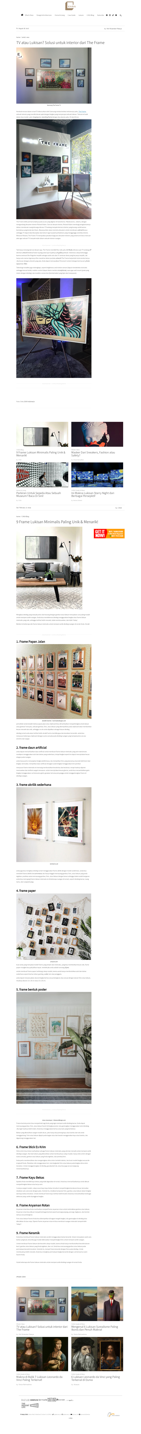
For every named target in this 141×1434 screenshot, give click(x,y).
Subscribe (100, 15)
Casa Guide (71, 15)
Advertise (37, 1414)
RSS (50, 1414)
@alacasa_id (58, 1414)
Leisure (81, 15)
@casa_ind (75, 1414)
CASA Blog (90, 15)
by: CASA (18, 460)
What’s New (29, 15)
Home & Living (60, 15)
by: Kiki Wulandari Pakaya (113, 29)
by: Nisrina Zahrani (76, 500)
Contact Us (44, 1414)
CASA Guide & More (78, 490)
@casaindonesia (85, 1414)
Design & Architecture (44, 15)
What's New (75, 450)
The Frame (82, 111)
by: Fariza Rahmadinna (79, 1334)
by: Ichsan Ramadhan (77, 460)
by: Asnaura (75, 1384)
